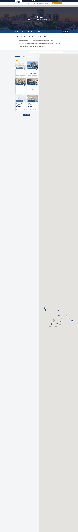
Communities (18, 56)
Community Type (32, 52)
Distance (35, 60)
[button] (61, 318)
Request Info (65, 31)
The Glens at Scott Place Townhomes (31, 104)
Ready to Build (29, 56)
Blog (44, 0)
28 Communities (24, 31)
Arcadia (29, 69)
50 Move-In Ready (30, 31)
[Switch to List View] (17, 60)
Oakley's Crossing (18, 69)
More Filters (57, 52)
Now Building (23, 56)
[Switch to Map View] (16, 60)
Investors (55, 0)
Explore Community (22, 92)
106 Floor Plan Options (38, 31)
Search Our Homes (27, 3)
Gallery (33, 3)
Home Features (49, 52)
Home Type (40, 52)
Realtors (52, 0)
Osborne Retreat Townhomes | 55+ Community (20, 104)
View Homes (18, 92)
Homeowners (47, 0)
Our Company (47, 3)
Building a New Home (40, 3)
